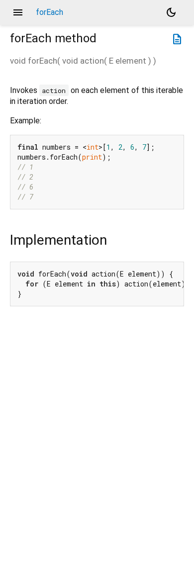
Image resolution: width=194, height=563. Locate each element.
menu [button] (18, 12)
